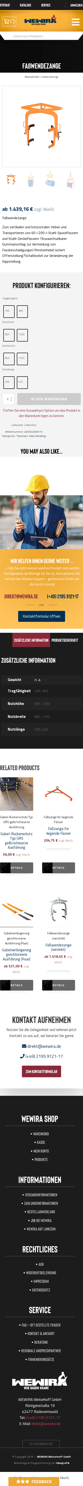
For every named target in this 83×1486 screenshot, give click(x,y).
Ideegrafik (62, 1463)
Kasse (41, 1142)
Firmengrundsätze (41, 1359)
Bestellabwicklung (41, 1211)
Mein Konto (41, 1150)
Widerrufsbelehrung (41, 1272)
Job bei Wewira (41, 1220)
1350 (21, 334)
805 (7, 358)
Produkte (41, 1159)
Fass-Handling (37, 436)
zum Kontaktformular (41, 1071)
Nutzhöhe (8, 322)
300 (20, 310)
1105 (21, 358)
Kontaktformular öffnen (41, 616)
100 (7, 310)
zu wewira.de (41, 1443)
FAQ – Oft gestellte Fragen (41, 1324)
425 (20, 381)
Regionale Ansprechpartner (41, 1350)
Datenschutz (41, 1289)
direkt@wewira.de (21, 596)
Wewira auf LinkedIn (41, 1228)
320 (7, 381)
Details (17, 868)
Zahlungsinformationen (41, 1203)
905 (7, 334)
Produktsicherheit (65, 640)
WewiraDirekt (32, 77)
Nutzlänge (8, 369)
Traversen (22, 436)
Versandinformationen (41, 1194)
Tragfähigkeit (9, 298)
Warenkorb (41, 1133)
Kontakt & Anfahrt (41, 1333)
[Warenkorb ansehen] (9, 21)
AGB (41, 1264)
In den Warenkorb (49, 399)
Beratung (41, 1342)
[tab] (31, 640)
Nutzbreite (8, 346)
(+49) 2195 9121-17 (63, 596)
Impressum (41, 1281)
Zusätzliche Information (31, 640)
